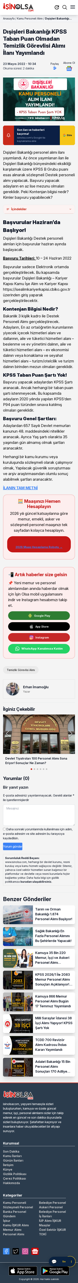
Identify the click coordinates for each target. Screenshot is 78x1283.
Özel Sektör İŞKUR (52, 1230)
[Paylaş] (54, 68)
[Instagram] (25, 1251)
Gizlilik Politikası (14, 1174)
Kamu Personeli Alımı (30, 18)
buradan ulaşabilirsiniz (35, 881)
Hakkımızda (11, 1183)
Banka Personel (14, 1212)
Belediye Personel (52, 1203)
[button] (70, 734)
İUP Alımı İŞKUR (50, 1221)
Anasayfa (9, 18)
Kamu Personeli (14, 1203)
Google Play (42, 615)
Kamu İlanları (12, 1156)
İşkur (6, 1221)
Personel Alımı (13, 1234)
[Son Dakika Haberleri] (57, 7)
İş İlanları (45, 1216)
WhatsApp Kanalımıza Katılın (42, 648)
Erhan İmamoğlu (35, 687)
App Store (42, 626)
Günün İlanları (13, 1160)
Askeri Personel (51, 1207)
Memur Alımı (12, 1230)
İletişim (8, 1165)
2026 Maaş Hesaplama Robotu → (39, 547)
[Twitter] (15, 1251)
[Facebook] (6, 1251)
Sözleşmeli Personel (18, 1207)
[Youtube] (35, 1251)
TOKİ (42, 1234)
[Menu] (72, 7)
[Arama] (65, 7)
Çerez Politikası (14, 1178)
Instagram (42, 637)
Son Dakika (11, 1151)
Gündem (9, 1216)
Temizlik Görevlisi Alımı (21, 670)
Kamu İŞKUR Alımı (16, 1225)
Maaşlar (45, 1225)
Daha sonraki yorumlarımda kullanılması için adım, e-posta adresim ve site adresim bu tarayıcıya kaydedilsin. (38, 833)
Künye (7, 1169)
